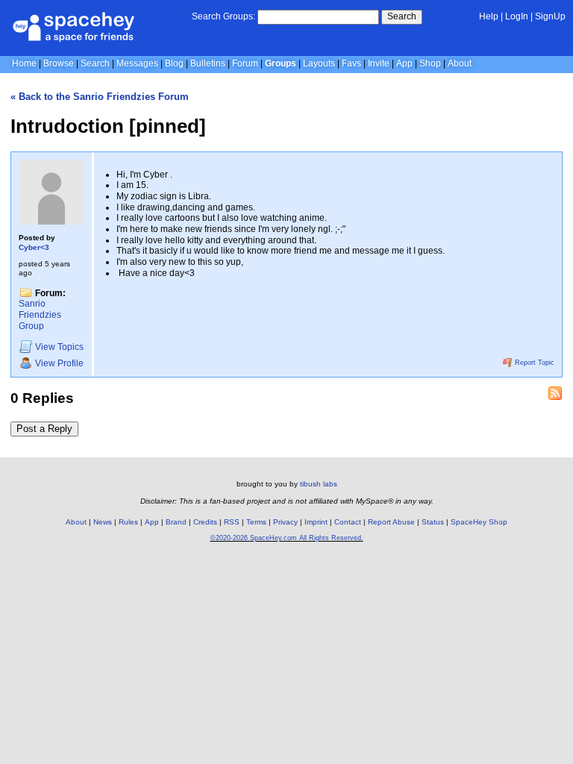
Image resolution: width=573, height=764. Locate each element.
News (102, 522)
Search (401, 16)
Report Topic (533, 362)
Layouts (319, 63)
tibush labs (318, 484)
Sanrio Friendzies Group (40, 314)
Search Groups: (223, 16)
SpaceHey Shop (479, 522)
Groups (280, 63)
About (460, 63)
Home (24, 63)
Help (488, 16)
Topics (59, 347)
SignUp (550, 16)
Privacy (285, 522)
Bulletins (207, 63)
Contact (347, 522)
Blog (174, 63)
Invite (378, 63)
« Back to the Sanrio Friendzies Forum (99, 96)
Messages (137, 63)
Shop (430, 63)
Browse (58, 63)
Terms (256, 522)
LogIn (516, 16)
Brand (176, 522)
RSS (231, 522)
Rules (128, 522)
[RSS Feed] (555, 393)
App (404, 63)
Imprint (316, 522)
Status (433, 522)
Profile (59, 364)
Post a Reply (44, 428)
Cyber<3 (34, 247)
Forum (245, 63)
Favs (351, 63)
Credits (205, 522)
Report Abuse (391, 522)
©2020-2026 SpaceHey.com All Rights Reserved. (286, 538)
